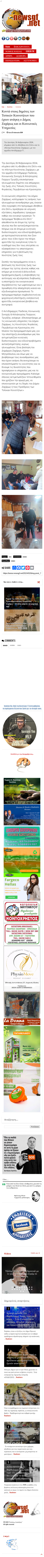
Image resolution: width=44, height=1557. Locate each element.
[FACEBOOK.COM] (3, 40)
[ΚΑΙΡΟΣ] (20, 40)
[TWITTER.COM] (7, 40)
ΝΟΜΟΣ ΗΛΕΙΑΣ (13, 51)
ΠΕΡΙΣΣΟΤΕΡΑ (12, 60)
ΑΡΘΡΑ (8, 55)
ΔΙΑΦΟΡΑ (21, 55)
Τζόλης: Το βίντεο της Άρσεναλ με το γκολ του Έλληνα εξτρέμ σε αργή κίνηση (22, 1273)
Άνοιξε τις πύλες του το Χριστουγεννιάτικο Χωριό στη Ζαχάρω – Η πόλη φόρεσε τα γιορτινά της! (22, 602)
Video (7, 1253)
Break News (10, 107)
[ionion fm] (28, 40)
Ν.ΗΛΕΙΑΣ (18, 107)
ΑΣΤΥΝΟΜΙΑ (30, 60)
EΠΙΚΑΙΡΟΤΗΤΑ (22, 46)
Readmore (22, 1283)
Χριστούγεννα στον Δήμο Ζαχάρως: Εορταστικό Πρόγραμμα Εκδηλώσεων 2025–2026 (20, 626)
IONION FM (30, 51)
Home (7, 46)
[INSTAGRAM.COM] (15, 40)
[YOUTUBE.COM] (12, 40)
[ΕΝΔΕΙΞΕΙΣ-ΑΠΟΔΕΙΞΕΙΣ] (24, 40)
